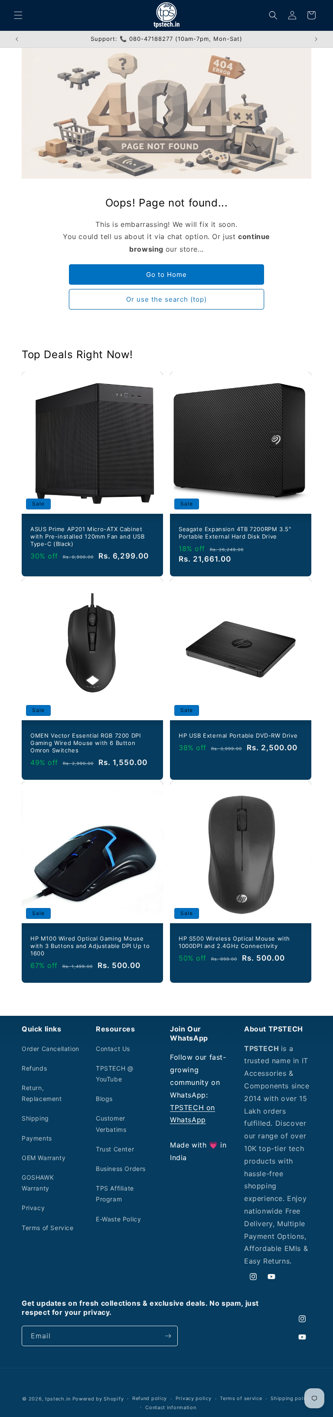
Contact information (170, 1407)
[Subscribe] (167, 1336)
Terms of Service (48, 1227)
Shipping (35, 1118)
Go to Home (166, 274)
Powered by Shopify (98, 1399)
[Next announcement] (316, 39)
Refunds (34, 1068)
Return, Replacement (42, 1093)
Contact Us (113, 1048)
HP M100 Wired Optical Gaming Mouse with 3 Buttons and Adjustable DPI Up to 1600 (90, 946)
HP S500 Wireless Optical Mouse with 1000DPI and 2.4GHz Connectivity (234, 942)
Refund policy (149, 1398)
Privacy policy (194, 1398)
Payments (37, 1138)
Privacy (33, 1207)
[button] (18, 15)
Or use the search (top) (166, 299)
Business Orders (121, 1168)
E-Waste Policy (118, 1219)
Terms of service (241, 1398)
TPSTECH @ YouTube (114, 1073)
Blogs (104, 1098)
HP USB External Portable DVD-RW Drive (238, 735)
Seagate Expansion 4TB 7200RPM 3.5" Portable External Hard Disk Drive (235, 533)
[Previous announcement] (16, 39)
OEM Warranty (43, 1157)
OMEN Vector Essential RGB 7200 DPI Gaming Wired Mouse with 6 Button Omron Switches (85, 743)
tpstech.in (58, 1399)
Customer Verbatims (111, 1123)
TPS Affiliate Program (115, 1193)
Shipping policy (291, 1398)
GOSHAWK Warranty (38, 1183)
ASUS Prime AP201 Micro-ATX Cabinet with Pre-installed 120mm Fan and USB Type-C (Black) (87, 536)
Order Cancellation (50, 1048)
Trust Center (115, 1149)
